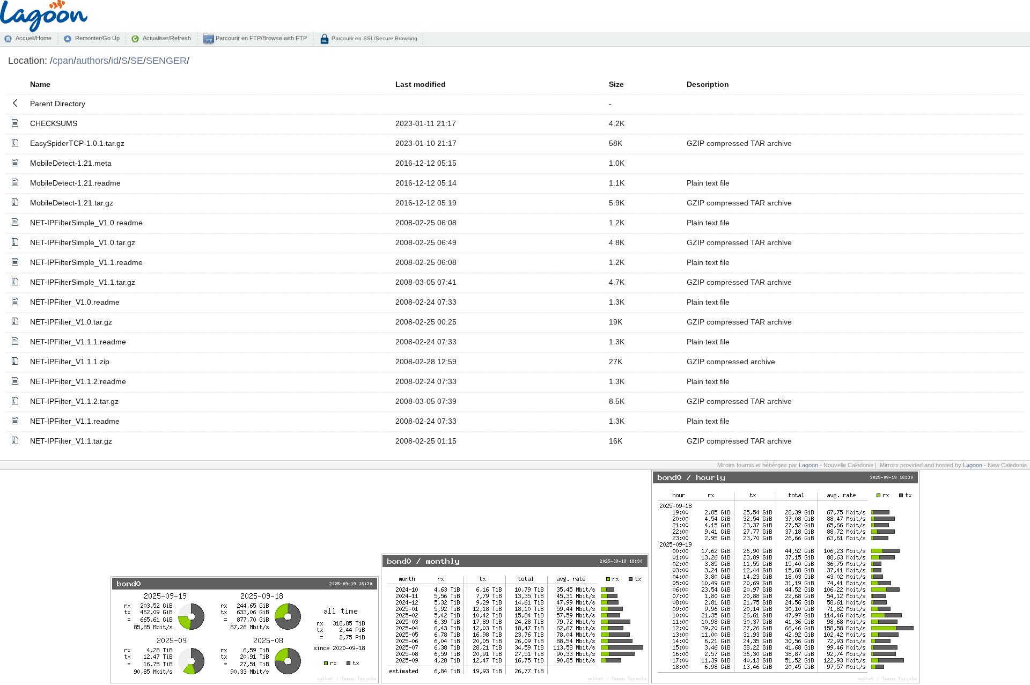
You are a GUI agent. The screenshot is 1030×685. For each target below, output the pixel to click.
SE (136, 60)
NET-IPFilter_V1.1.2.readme (78, 381)
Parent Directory (57, 103)
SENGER (166, 60)
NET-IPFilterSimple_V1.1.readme (86, 262)
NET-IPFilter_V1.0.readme (75, 302)
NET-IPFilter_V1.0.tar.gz (71, 322)
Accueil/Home (34, 38)
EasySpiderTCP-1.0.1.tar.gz (77, 143)
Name (40, 84)
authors (92, 60)
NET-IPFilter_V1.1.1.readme (78, 341)
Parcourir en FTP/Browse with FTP (260, 38)
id (115, 60)
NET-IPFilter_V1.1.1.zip (69, 361)
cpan (63, 60)
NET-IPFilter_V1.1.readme (75, 421)
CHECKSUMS (53, 123)
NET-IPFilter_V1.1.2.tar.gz (74, 401)
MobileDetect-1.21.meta (71, 163)
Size (616, 84)
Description (708, 84)
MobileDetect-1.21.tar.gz (71, 202)
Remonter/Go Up (97, 38)
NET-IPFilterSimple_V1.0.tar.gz (82, 242)
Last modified (420, 84)
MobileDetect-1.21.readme (75, 183)
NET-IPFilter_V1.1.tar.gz (71, 441)
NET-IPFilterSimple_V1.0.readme (86, 222)
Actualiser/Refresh (167, 38)
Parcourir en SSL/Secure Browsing (373, 38)
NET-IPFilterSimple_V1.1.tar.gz (82, 282)
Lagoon (808, 465)
